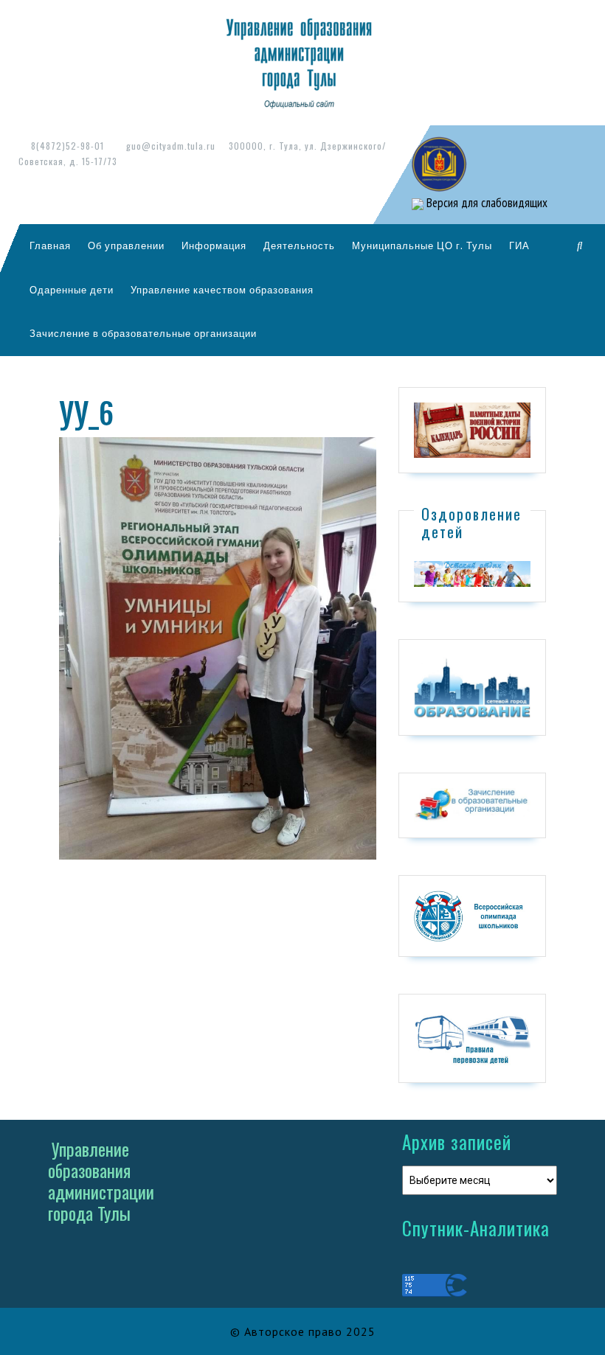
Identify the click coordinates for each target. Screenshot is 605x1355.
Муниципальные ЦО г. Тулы (422, 245)
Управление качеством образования (222, 290)
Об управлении (126, 245)
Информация (214, 245)
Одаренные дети (72, 290)
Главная (50, 245)
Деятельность (299, 245)
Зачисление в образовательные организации (143, 333)
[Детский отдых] (472, 573)
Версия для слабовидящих (485, 203)
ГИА (519, 245)
